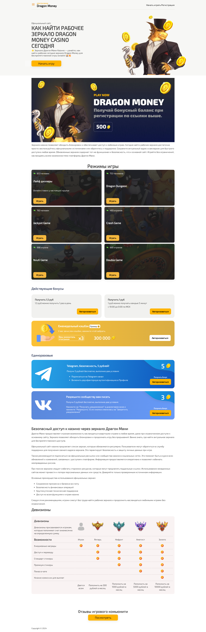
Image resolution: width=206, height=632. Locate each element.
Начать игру (46, 63)
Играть (39, 201)
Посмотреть (103, 617)
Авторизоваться (87, 311)
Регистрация (168, 5)
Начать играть (153, 5)
